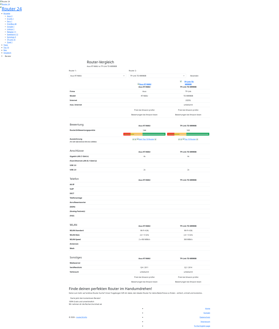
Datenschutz (205, 317)
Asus (9, 16)
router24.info (81, 317)
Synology (11, 37)
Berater (8, 56)
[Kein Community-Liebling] (155, 139)
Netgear (11, 32)
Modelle (6, 13)
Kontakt (207, 313)
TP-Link (11, 39)
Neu (5, 50)
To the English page (202, 326)
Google (10, 26)
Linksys (10, 29)
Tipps (5, 45)
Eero (9, 21)
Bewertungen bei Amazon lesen (144, 114)
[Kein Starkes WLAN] (135, 139)
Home (207, 308)
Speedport (12, 34)
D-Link (10, 19)
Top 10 (6, 47)
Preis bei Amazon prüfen (144, 110)
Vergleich (7, 53)
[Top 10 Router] (189, 139)
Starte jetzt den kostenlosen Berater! (85, 298)
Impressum (205, 321)
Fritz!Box (11, 24)
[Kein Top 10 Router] (145, 139)
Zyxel (10, 42)
